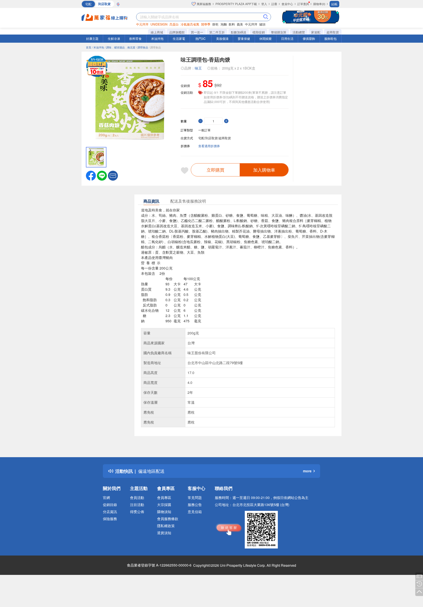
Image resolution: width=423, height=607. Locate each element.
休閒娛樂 (265, 38)
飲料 (232, 24)
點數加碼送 (238, 32)
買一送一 (197, 32)
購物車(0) (319, 4)
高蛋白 (174, 24)
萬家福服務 (203, 4)
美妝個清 (222, 38)
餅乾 (215, 24)
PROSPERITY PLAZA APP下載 (236, 4)
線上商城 (157, 32)
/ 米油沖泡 (98, 47)
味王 (198, 68)
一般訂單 (204, 130)
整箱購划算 (278, 32)
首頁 (88, 47)
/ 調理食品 (142, 47)
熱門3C (200, 38)
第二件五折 (217, 32)
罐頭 (262, 24)
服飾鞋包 (330, 38)
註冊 (274, 4)
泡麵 (224, 24)
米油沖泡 (157, 38)
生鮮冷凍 (114, 38)
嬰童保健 (244, 38)
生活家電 (179, 38)
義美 (240, 24)
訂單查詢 (303, 4)
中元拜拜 (142, 24)
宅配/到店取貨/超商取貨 (214, 138)
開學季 (205, 24)
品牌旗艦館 (177, 32)
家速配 (315, 32)
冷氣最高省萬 (190, 24)
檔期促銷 (258, 32)
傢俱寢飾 (309, 38)
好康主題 (92, 38)
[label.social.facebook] (91, 175)
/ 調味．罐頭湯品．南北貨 (120, 47)
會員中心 (287, 4)
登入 (264, 4)
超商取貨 (333, 32)
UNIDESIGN (158, 24)
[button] (113, 175)
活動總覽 (299, 32)
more (307, 470)
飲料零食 (135, 38)
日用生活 (287, 38)
